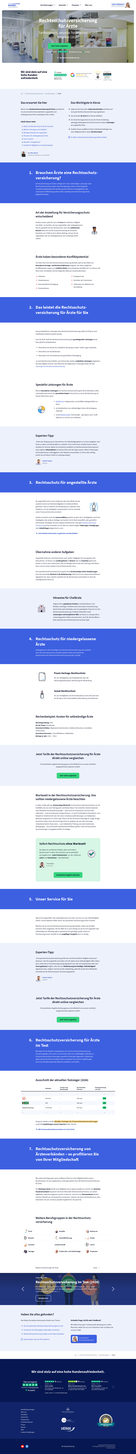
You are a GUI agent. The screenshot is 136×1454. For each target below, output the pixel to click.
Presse (23, 1425)
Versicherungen (46, 5)
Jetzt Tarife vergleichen (59, 46)
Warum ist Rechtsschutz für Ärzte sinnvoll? (38, 126)
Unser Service (28, 139)
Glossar (23, 1427)
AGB (22, 1430)
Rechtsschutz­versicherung (88, 1355)
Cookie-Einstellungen (28, 1432)
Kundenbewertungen (27, 1409)
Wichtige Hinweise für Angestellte (35, 133)
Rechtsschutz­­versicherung (34, 94)
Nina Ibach (34, 153)
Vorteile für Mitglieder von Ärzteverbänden (38, 145)
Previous (23, 1289)
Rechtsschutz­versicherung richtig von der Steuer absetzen (44, 1334)
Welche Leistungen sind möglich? (35, 129)
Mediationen (60, 401)
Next (113, 1289)
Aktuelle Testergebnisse (32, 142)
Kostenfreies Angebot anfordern (68, 875)
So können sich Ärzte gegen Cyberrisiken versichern (41, 1330)
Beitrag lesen (43, 1297)
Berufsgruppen (50, 94)
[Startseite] (22, 93)
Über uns (88, 5)
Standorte (24, 1414)
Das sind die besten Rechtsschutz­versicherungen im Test (43, 1326)
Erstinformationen (27, 1422)
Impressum (24, 1417)
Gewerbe (62, 5)
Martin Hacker (47, 461)
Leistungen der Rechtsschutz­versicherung (50, 366)
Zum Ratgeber (80, 46)
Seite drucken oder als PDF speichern (37, 1339)
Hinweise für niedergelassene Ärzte (36, 136)
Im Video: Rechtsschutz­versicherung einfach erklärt (88, 137)
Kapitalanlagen (65, 415)
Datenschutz (25, 1419)
